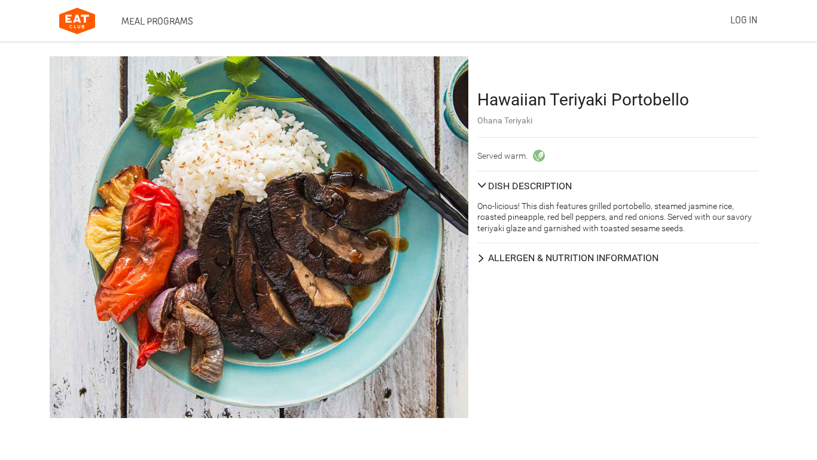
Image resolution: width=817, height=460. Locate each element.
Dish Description (530, 186)
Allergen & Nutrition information (573, 258)
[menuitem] (157, 21)
